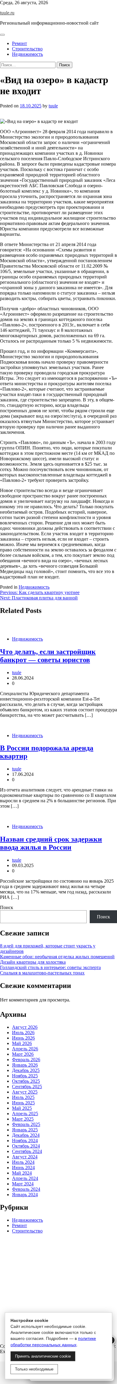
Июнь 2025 (23, 1102)
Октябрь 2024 (26, 1145)
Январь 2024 (25, 1194)
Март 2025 (23, 1118)
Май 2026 (22, 1043)
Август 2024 (25, 1156)
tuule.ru (7, 12)
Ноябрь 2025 (25, 1075)
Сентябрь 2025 (27, 1086)
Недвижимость (27, 54)
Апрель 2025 (25, 1113)
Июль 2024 (23, 1162)
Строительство (27, 48)
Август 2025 (25, 1091)
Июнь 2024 (23, 1167)
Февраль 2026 (26, 1059)
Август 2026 (25, 1027)
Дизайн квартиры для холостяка (33, 962)
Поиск (6, 907)
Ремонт (19, 43)
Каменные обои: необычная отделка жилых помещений (57, 956)
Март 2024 (23, 1183)
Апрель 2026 (25, 1048)
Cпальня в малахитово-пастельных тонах (42, 972)
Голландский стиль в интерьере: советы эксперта (50, 967)
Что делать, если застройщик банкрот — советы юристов (48, 656)
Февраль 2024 (26, 1189)
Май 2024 (22, 1172)
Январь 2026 (25, 1064)
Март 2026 (23, 1054)
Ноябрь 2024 (25, 1140)
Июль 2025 (23, 1097)
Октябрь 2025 (26, 1081)
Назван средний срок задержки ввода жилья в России (51, 843)
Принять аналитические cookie (43, 1356)
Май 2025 (22, 1108)
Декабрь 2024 (26, 1135)
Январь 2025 (25, 1129)
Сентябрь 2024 (27, 1151)
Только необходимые (34, 1369)
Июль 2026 (23, 1032)
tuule (53, 105)
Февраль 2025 (26, 1124)
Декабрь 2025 (26, 1070)
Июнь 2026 (23, 1037)
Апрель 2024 (25, 1178)
